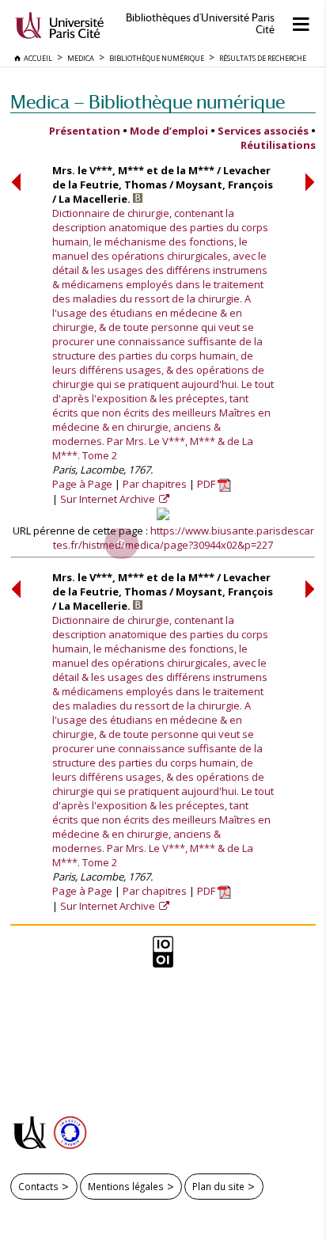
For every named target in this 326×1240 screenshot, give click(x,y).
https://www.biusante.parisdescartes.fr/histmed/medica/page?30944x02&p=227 (183, 537)
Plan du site (218, 1186)
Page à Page (82, 484)
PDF (207, 484)
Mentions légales (126, 1186)
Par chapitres (155, 484)
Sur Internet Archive (108, 499)
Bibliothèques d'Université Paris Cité (200, 24)
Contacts (38, 1186)
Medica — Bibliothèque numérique (147, 101)
